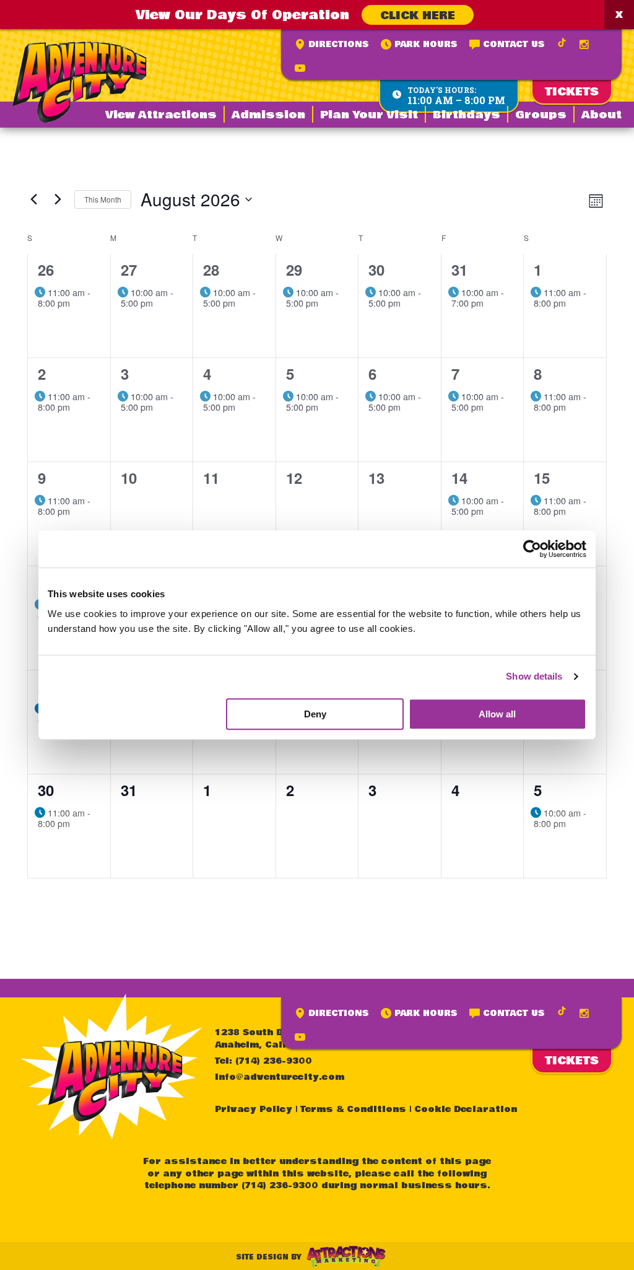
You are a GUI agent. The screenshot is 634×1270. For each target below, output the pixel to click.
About (601, 115)
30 (376, 269)
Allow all (497, 714)
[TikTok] (562, 42)
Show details (534, 676)
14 (459, 477)
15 (542, 477)
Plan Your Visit (369, 115)
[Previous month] (33, 199)
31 (459, 269)
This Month (102, 199)
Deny (315, 714)
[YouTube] (300, 68)
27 (129, 269)
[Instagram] (584, 44)
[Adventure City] (79, 82)
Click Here (417, 15)
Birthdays (466, 115)
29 (294, 269)
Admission (268, 115)
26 (46, 269)
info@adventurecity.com (279, 1077)
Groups (541, 115)
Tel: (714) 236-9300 (263, 1061)
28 (211, 269)
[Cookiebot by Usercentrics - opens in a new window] (532, 549)
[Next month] (57, 199)
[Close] (619, 14)
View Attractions (161, 115)
